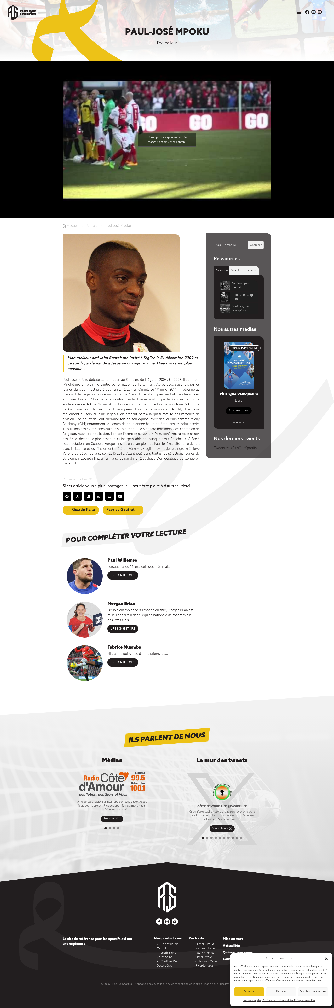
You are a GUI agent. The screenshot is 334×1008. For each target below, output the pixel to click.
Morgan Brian (121, 603)
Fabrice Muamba (124, 647)
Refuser (281, 991)
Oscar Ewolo (203, 957)
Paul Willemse (122, 560)
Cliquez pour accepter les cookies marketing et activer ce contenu (167, 140)
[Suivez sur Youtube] (175, 921)
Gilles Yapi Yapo (206, 961)
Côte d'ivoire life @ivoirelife (222, 806)
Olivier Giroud (204, 944)
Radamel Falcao (205, 948)
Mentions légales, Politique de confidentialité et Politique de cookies (279, 1000)
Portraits (196, 938)
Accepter (249, 991)
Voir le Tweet (220, 828)
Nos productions (168, 938)
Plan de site (211, 984)
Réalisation (226, 984)
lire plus (122, 575)
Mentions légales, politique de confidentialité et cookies (168, 984)
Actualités (231, 946)
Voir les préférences (313, 991)
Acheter (238, 415)
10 (241, 838)
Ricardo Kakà (204, 966)
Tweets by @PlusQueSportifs (235, 448)
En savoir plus (112, 819)
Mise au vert (233, 939)
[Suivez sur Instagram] (167, 921)
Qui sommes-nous (238, 952)
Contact (229, 959)
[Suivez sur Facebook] (159, 921)
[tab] (221, 270)
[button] (326, 959)
